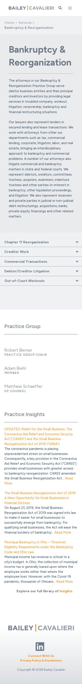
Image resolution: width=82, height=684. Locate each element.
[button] (60, 8)
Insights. (66, 591)
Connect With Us (41, 656)
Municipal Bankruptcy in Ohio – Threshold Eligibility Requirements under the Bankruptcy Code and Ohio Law (38, 547)
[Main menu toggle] (70, 8)
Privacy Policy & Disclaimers (41, 660)
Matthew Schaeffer (23, 386)
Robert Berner (18, 350)
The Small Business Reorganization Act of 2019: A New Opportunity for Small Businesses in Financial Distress (40, 498)
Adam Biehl (15, 368)
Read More (62, 532)
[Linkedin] (40, 646)
